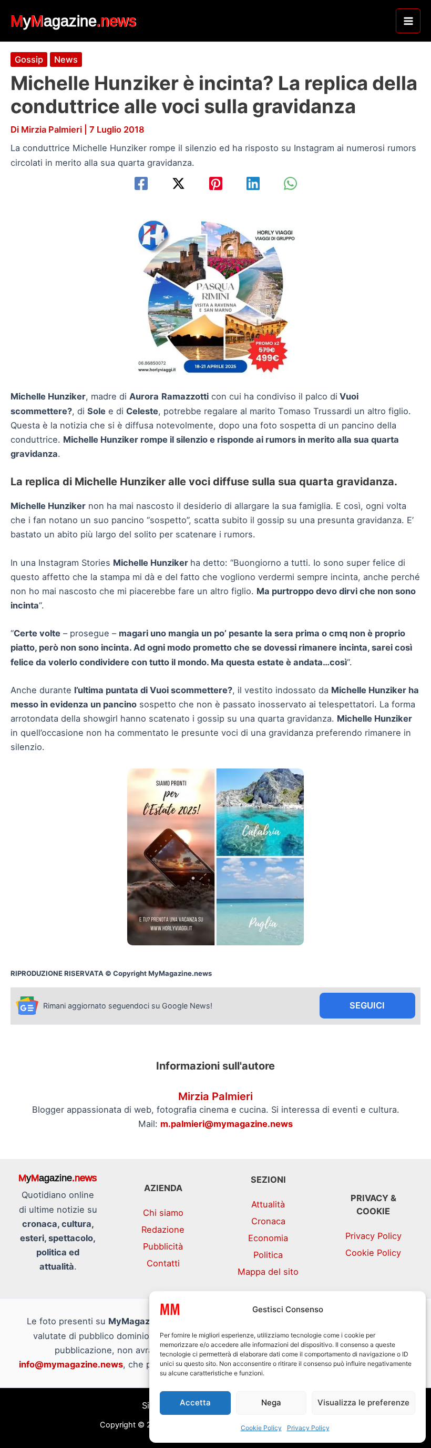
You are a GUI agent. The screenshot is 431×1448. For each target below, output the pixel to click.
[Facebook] (141, 183)
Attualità (268, 1204)
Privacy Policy (308, 1428)
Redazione (162, 1229)
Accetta (195, 1402)
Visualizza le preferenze (363, 1402)
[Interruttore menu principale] (408, 20)
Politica (268, 1255)
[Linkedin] (253, 183)
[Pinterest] (216, 183)
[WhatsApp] (290, 183)
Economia (268, 1238)
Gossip (29, 59)
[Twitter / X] (178, 183)
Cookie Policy (261, 1428)
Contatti (163, 1263)
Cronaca (268, 1221)
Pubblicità (163, 1246)
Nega (271, 1402)
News (66, 59)
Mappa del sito (268, 1271)
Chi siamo (163, 1212)
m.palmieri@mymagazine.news (226, 1124)
